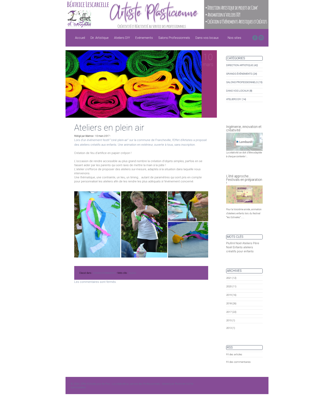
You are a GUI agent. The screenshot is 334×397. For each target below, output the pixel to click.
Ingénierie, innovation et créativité (244, 128)
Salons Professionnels (174, 38)
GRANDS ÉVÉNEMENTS (104, 273)
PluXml (132, 273)
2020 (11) (231, 286)
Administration (78, 387)
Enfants (238, 247)
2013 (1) (230, 327)
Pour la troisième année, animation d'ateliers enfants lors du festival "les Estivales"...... (244, 213)
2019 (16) (231, 294)
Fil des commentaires (238, 361)
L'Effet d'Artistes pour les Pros (94, 384)
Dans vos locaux (207, 38)
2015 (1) (230, 320)
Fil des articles (234, 354)
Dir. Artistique (99, 38)
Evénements (144, 38)
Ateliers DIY (122, 38)
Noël (239, 243)
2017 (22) (231, 311)
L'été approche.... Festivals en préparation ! (244, 179)
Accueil (80, 38)
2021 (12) (231, 277)
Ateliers (247, 243)
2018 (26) (231, 303)
